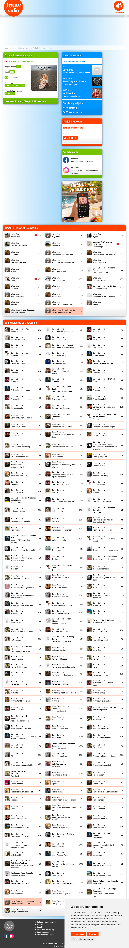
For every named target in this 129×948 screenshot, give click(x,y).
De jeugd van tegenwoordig (22, 388)
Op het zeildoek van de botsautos (60, 763)
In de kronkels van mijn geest (22, 604)
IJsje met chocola (59, 538)
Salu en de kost (99, 807)
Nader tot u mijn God (60, 727)
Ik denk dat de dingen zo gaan (63, 261)
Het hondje (58, 519)
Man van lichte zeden (60, 657)
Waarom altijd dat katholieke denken (63, 863)
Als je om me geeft (18, 338)
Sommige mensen (100, 817)
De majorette (99, 388)
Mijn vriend (58, 699)
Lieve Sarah (99, 648)
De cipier (17, 371)
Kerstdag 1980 (103, 621)
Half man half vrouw (18, 509)
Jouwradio (9, 48)
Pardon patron (99, 773)
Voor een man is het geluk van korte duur (22, 864)
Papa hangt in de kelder (61, 773)
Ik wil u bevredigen (100, 586)
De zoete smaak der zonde (62, 425)
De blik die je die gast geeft (103, 362)
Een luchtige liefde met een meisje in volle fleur (22, 464)
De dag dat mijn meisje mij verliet (62, 371)
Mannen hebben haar (19, 665)
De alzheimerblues (59, 362)
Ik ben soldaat (58, 548)
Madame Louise (17, 657)
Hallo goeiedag (58, 509)
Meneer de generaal (100, 673)
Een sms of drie (99, 464)
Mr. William (99, 718)
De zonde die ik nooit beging (104, 425)
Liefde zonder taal (59, 648)
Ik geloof (17, 567)
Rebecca (17, 798)
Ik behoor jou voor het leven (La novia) (105, 538)
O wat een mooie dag (60, 754)
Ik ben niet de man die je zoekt (23, 548)
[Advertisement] (30, 130)
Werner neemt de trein (20, 882)
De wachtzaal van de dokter (21, 416)
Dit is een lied (16, 253)
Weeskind (97, 303)
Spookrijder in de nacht (20, 826)
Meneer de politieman (19, 682)
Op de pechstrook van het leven (23, 763)
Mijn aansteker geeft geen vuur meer (105, 682)
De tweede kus (57, 244)
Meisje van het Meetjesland (62, 673)
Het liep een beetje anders (62, 528)
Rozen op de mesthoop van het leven (64, 807)
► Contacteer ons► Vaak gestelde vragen (44, 933)
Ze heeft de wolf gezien (61, 892)
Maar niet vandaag (100, 279)
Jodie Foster (17, 621)
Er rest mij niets (99, 483)
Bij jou (97, 235)
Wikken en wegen (23, 311)
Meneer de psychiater (60, 682)
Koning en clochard (100, 630)
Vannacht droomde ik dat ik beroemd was (103, 845)
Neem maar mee (17, 295)
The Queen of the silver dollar (104, 295)
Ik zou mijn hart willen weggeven (101, 595)
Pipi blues (58, 782)
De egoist (58, 380)
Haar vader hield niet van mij (104, 500)
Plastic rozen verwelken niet (22, 790)
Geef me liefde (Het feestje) (63, 500)
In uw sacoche (17, 612)
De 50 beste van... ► (73, 112)
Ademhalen (15, 235)
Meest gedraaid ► (71, 107)
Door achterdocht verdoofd (62, 445)
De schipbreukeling (100, 397)
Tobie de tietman (99, 826)
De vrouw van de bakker (61, 406)
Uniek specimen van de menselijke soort (20, 845)
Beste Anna (99, 346)
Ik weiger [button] (92, 934)
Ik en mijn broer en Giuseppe (105, 557)
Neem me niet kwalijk (101, 727)
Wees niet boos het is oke (62, 303)
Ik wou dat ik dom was (60, 595)
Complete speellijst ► (73, 103)
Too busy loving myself (20, 835)
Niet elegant (58, 736)
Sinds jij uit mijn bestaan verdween (61, 817)
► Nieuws (39, 924)
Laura (15, 279)
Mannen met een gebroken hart (64, 665)
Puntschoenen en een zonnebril (105, 790)
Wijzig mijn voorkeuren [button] (83, 939)
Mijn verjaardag (99, 691)
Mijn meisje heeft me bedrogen (64, 691)
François (99, 491)
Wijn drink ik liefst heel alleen (63, 882)
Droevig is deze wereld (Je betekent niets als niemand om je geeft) (105, 445)
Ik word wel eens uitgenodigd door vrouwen (22, 595)
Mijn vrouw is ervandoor (102, 699)
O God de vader (99, 745)
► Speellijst (39, 927)
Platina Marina (58, 790)
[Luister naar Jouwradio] (118, 12)
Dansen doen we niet (19, 244)
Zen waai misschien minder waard (105, 892)
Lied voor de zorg (58, 279)
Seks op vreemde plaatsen (21, 817)
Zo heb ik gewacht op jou (63, 311)
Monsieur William (17, 708)
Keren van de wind (59, 270)
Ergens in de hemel (18, 491)
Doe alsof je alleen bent (102, 434)
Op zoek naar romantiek (102, 763)
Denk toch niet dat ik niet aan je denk (64, 434)
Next (126, 16)
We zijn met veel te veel (102, 874)
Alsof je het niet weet (60, 338)
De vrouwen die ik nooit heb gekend (104, 406)
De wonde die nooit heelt (20, 425)
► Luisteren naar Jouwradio (46, 922)
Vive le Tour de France (60, 853)
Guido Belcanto (39, 101)
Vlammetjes (99, 853)
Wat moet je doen (22, 874)
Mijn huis (15, 287)
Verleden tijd (17, 853)
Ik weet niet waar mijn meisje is (23, 586)
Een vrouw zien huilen (19, 474)
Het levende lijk (17, 528)
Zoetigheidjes (58, 902)
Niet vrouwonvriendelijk (102, 736)
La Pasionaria (17, 638)
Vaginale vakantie (59, 844)
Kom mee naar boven (60, 630)
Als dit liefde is (99, 330)
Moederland (56, 287)
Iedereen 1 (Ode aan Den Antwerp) (23, 538)
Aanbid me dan (20, 330)
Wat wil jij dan (58, 874)
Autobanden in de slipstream (63, 346)
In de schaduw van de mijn (62, 604)
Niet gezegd (56, 295)
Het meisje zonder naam (102, 528)
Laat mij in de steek (100, 638)
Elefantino (17, 483)
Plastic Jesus (99, 782)
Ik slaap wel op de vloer (20, 577)
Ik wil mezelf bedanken (61, 586)
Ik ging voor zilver (100, 261)
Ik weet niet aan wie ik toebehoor (60, 577)
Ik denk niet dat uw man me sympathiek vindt (21, 557)
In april (15, 270)
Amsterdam (99, 338)
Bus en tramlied (99, 354)
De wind (104, 416)
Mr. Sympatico (58, 718)
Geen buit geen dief (18, 261)
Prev (3, 16)
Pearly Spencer (17, 782)
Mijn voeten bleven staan (20, 699)
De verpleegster (17, 406)
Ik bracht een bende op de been (105, 548)
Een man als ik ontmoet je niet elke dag (63, 464)
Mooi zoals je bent (104, 287)
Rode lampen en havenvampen (64, 798)
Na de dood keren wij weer (21, 727)
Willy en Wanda (17, 892)
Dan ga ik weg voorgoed (20, 362)
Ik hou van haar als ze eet (102, 567)
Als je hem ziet (57, 235)
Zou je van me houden (19, 910)
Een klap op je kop (100, 455)
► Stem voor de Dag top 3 (45, 929)
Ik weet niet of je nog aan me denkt (104, 577)
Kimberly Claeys (23, 48)
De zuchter (17, 434)
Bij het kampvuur (20, 354)
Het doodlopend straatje (20, 519)
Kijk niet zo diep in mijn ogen (22, 630)
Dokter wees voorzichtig (20, 445)
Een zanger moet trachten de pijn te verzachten (63, 474)
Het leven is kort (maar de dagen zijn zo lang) (103, 519)
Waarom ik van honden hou (103, 864)
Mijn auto (17, 691)
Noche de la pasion (18, 745)
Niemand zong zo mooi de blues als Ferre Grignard (23, 736)
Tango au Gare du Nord (61, 826)
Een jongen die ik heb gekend (63, 253)
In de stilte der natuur (101, 604)
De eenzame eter (17, 380)
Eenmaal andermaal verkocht (104, 253)
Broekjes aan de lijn (59, 354)
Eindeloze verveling (100, 474)
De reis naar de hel (59, 397)
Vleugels (15, 303)
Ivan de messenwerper (61, 612)
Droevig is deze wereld (20, 455)
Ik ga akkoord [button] (78, 934)
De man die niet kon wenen (21, 397)
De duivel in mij (99, 371)
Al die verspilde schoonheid (62, 330)
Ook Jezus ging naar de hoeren (105, 754)
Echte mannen (58, 455)
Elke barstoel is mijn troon (62, 483)
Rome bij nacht (99, 798)
